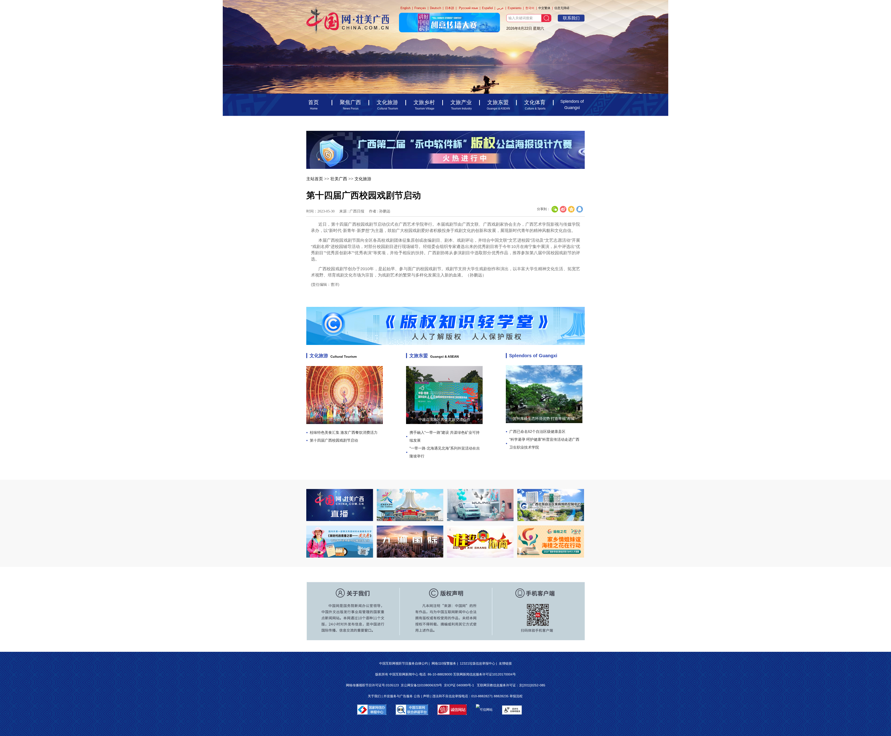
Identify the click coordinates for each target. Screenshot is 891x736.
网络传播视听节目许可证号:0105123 (372, 685)
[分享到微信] (554, 209)
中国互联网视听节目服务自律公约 (403, 663)
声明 (426, 696)
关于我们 (374, 696)
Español (487, 8)
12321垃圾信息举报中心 (477, 663)
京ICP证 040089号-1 (459, 685)
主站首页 (314, 179)
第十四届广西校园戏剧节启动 (334, 440)
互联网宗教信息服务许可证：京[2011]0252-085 (511, 685)
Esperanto (514, 8)
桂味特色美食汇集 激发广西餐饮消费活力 (344, 432)
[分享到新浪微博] (563, 209)
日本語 (449, 8)
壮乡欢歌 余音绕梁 (344, 419)
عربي (500, 8)
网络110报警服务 (444, 663)
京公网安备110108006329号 (421, 685)
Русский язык (468, 8)
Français (420, 8)
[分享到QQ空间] (571, 209)
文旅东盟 (418, 355)
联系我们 (571, 18)
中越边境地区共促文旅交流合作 (444, 419)
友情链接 (505, 663)
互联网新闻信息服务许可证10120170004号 (484, 674)
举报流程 (516, 696)
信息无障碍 (561, 8)
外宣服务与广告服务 (398, 696)
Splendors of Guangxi (533, 355)
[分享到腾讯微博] (579, 209)
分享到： (543, 209)
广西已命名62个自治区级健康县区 (537, 432)
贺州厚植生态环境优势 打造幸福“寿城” (544, 419)
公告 (417, 696)
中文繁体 (544, 8)
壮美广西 (338, 179)
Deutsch (435, 8)
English (405, 8)
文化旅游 (363, 179)
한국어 (529, 8)
